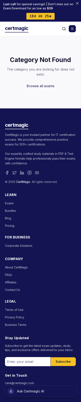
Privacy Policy (14, 317)
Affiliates (10, 282)
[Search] (64, 29)
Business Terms (15, 324)
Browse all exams (40, 86)
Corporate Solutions (18, 245)
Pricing (9, 225)
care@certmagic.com (19, 383)
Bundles (10, 210)
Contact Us (12, 290)
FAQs (8, 275)
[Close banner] (77, 3)
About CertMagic (16, 267)
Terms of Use (14, 309)
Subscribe (63, 361)
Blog (8, 218)
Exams (9, 203)
